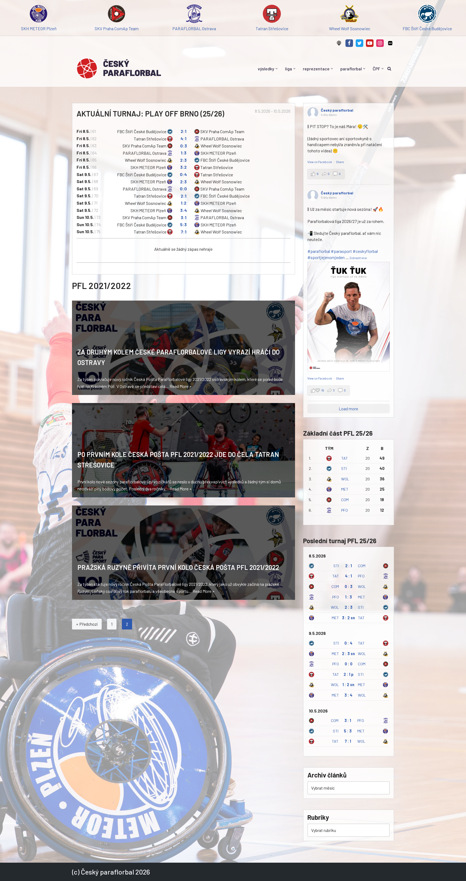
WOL (345, 479)
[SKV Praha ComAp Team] (116, 14)
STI (344, 468)
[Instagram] (380, 43)
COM (345, 499)
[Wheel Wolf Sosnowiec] (349, 14)
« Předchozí (87, 624)
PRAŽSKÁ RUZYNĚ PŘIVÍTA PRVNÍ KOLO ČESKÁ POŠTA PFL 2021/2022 (178, 567)
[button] (276, 69)
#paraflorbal (318, 251)
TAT (344, 458)
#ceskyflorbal (365, 251)
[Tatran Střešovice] (272, 14)
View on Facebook (320, 162)
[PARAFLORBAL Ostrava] (194, 14)
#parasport (341, 251)
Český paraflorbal (337, 110)
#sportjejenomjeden (326, 257)
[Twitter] (359, 43)
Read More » (181, 386)
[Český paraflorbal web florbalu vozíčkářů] (118, 68)
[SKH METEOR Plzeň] (39, 14)
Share (340, 162)
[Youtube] (370, 43)
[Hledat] (389, 69)
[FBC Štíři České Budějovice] (427, 14)
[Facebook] (349, 43)
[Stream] (339, 43)
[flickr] (390, 43)
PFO (344, 510)
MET (344, 489)
